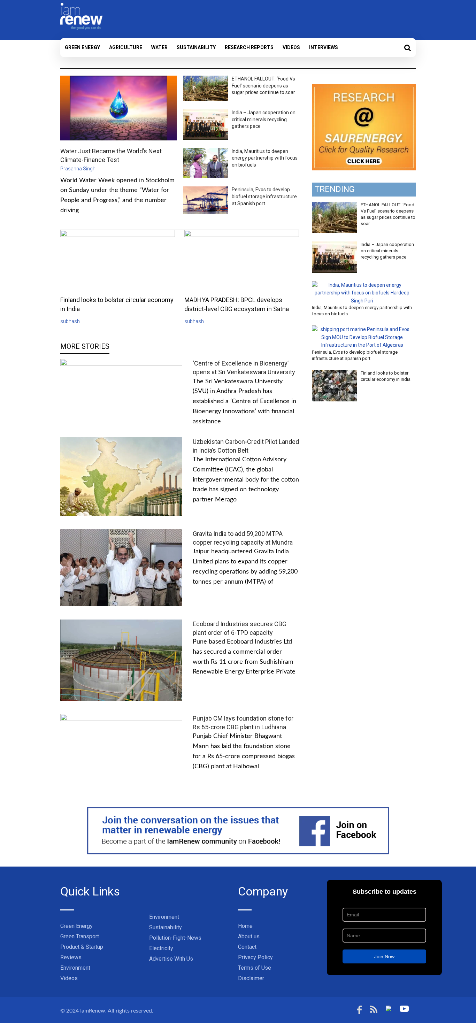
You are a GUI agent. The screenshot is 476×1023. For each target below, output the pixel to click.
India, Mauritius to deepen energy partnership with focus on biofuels (265, 158)
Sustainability (196, 47)
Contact (247, 947)
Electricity (161, 948)
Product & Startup (81, 947)
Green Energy (82, 47)
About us (249, 936)
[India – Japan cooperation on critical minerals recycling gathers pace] (334, 245)
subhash (70, 321)
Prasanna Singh (77, 168)
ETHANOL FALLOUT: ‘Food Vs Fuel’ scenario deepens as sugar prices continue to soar (263, 85)
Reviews (71, 957)
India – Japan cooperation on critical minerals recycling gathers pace (263, 119)
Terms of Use (254, 967)
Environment (75, 967)
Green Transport (79, 936)
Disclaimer (251, 978)
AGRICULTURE (125, 47)
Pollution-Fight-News (175, 937)
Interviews (323, 47)
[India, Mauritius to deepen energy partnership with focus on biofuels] (362, 285)
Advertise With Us (171, 958)
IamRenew (92, 1011)
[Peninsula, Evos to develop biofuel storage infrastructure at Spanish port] (362, 329)
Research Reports (249, 47)
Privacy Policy (255, 957)
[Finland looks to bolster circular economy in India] (334, 374)
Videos (291, 47)
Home (245, 926)
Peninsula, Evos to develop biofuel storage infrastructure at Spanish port (264, 196)
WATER (159, 47)
